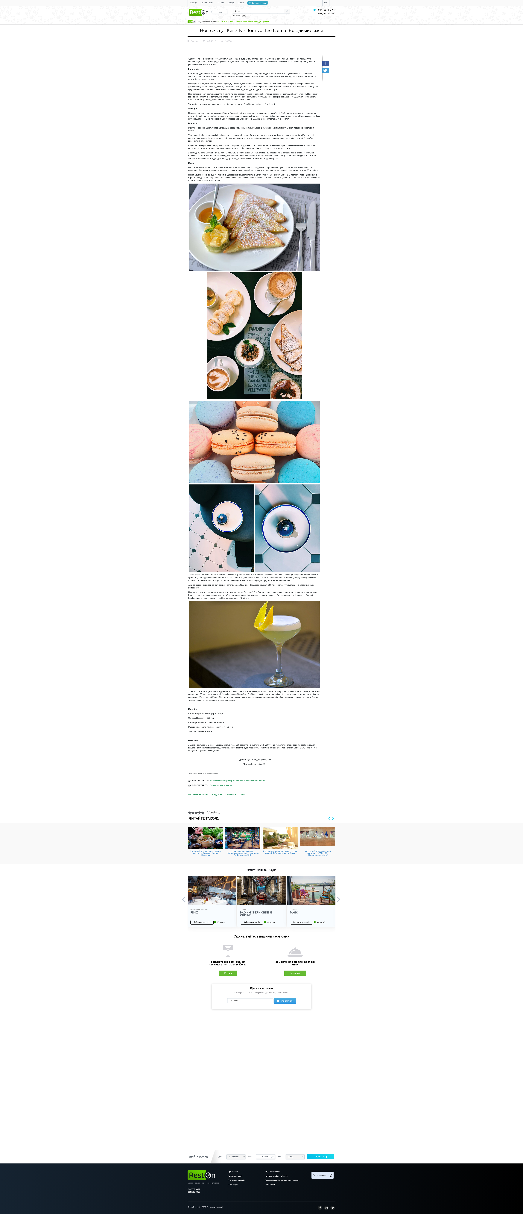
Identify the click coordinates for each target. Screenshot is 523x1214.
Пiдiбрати (319, 1156)
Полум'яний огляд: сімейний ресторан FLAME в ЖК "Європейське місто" (317, 853)
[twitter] (327, 70)
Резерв (228, 973)
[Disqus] (261, 1046)
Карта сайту (270, 1185)
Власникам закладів (236, 1180)
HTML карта (233, 1185)
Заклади (193, 3)
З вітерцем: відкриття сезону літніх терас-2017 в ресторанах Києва (280, 852)
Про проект (233, 1172)
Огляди (231, 3)
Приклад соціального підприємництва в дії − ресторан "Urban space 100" (243, 853)
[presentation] (329, 818)
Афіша (241, 3)
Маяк (294, 912)
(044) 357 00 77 (325, 10)
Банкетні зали (207, 3)
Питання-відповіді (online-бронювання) (282, 1180)
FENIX (244, 15)
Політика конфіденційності (276, 1176)
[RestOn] (191, 21)
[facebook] (327, 63)
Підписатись (286, 1001)
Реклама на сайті (235, 1176)
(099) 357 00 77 (325, 13)
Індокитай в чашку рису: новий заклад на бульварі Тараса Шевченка (205, 853)
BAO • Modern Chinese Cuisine (256, 914)
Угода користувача (273, 1172)
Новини (220, 3)
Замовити (295, 973)
